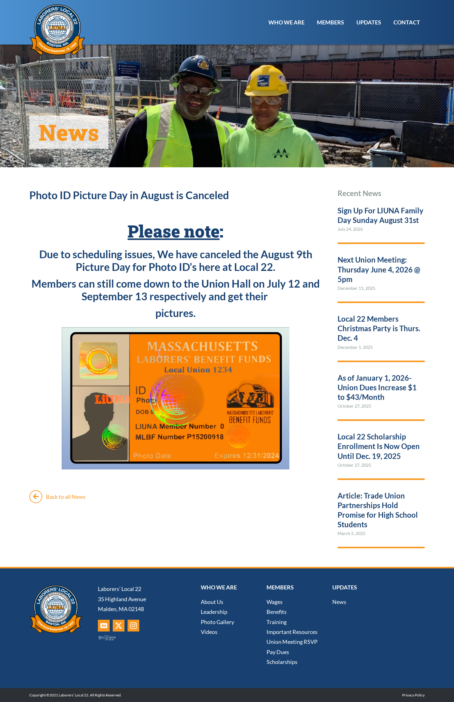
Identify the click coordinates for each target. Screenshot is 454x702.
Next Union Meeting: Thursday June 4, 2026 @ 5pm (379, 269)
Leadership (214, 611)
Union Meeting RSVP (292, 641)
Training (277, 622)
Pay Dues (278, 651)
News (339, 601)
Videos (209, 631)
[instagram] (133, 625)
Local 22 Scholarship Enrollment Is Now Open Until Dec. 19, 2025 (379, 446)
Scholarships (282, 661)
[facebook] (104, 625)
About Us (212, 601)
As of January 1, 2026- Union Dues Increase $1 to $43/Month (377, 387)
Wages (275, 601)
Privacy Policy (413, 695)
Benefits (277, 611)
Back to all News (66, 496)
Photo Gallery (217, 622)
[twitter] (118, 625)
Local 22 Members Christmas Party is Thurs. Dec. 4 (379, 328)
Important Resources (292, 631)
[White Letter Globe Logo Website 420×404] (57, 5)
